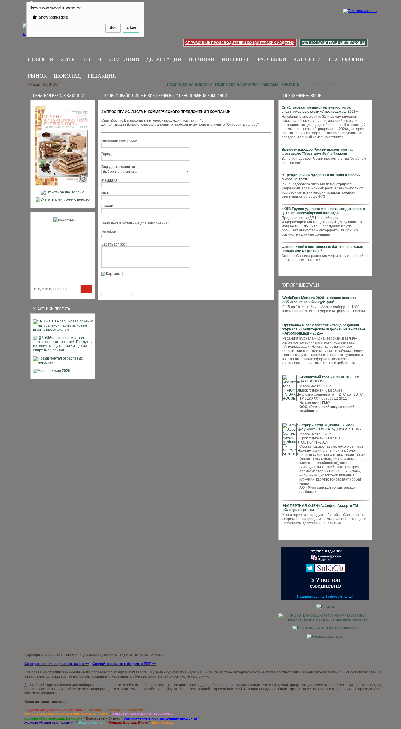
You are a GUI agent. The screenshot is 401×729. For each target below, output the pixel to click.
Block (113, 28)
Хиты (68, 59)
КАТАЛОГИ (307, 59)
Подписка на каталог (237, 85)
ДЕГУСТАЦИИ (163, 59)
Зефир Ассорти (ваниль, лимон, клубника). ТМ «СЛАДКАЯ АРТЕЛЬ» (330, 427)
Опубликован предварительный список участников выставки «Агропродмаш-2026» (320, 109)
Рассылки (272, 59)
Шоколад (67, 76)
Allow (131, 28)
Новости (40, 59)
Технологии (345, 59)
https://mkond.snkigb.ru (110, 672)
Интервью (236, 59)
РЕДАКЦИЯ (102, 76)
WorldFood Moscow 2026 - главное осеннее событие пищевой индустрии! (319, 300)
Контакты (291, 85)
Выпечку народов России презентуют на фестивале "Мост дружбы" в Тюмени (317, 151)
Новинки (201, 59)
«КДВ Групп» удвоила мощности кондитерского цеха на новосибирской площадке (323, 211)
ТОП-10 (92, 59)
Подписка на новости (190, 85)
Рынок (37, 76)
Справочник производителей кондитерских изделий (239, 43)
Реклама (270, 85)
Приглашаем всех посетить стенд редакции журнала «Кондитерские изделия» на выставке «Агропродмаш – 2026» (323, 329)
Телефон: (109, 231)
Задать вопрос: (114, 244)
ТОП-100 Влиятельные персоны (333, 43)
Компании (123, 59)
